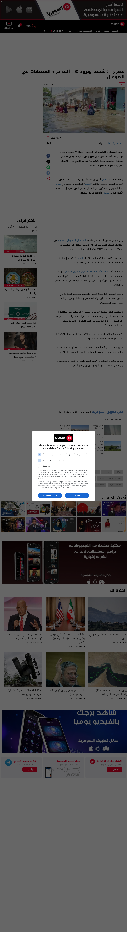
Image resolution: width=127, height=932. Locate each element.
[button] (63, 466)
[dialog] (63, 466)
